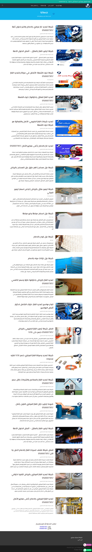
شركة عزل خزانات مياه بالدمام (40, 258)
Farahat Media (78, 550)
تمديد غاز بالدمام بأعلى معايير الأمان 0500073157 (31, 146)
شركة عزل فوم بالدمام (43, 237)
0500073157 (43, 527)
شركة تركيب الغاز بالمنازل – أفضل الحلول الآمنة (33, 51)
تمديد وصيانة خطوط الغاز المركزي (46, 33)
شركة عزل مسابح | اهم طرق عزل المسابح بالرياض (31, 167)
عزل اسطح (51, 171)
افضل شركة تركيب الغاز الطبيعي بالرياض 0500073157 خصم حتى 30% (35, 330)
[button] (88, 543)
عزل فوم (51, 240)
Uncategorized (50, 80)
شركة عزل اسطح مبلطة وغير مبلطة (37, 213)
